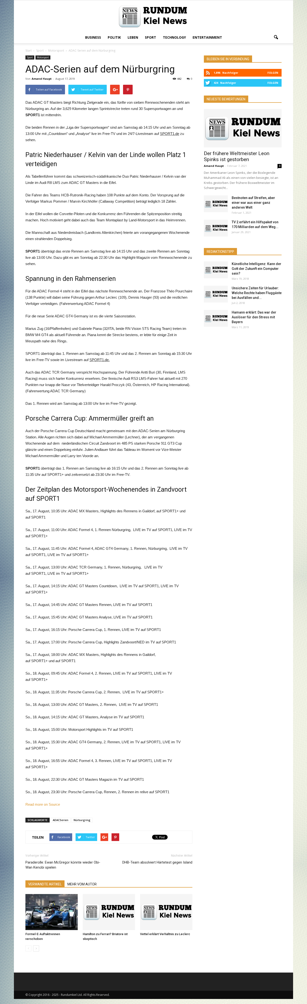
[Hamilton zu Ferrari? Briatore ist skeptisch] (109, 912)
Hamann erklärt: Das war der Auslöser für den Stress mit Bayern (254, 317)
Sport (150, 37)
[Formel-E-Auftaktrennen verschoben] (51, 912)
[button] (276, 37)
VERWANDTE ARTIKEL (45, 884)
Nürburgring (82, 820)
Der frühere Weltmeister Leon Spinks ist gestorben (236, 156)
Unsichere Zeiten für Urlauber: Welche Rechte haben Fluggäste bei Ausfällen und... (257, 293)
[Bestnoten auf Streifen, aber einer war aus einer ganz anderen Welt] (216, 203)
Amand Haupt (42, 78)
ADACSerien (60, 820)
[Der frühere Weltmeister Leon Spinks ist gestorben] (243, 128)
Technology (174, 37)
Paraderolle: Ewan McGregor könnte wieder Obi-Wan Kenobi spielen (62, 865)
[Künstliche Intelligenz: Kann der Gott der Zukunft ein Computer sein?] (216, 269)
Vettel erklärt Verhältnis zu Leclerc (165, 934)
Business (93, 37)
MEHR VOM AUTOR (82, 884)
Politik (114, 37)
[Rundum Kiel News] (153, 16)
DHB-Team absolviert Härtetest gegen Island (157, 862)
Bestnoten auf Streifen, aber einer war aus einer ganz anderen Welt (253, 202)
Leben (133, 37)
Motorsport (43, 57)
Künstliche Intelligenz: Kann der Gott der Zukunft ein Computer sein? (256, 268)
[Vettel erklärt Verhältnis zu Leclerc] (166, 912)
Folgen (272, 72)
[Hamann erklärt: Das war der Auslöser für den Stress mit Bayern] (216, 318)
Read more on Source (42, 804)
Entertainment (207, 37)
